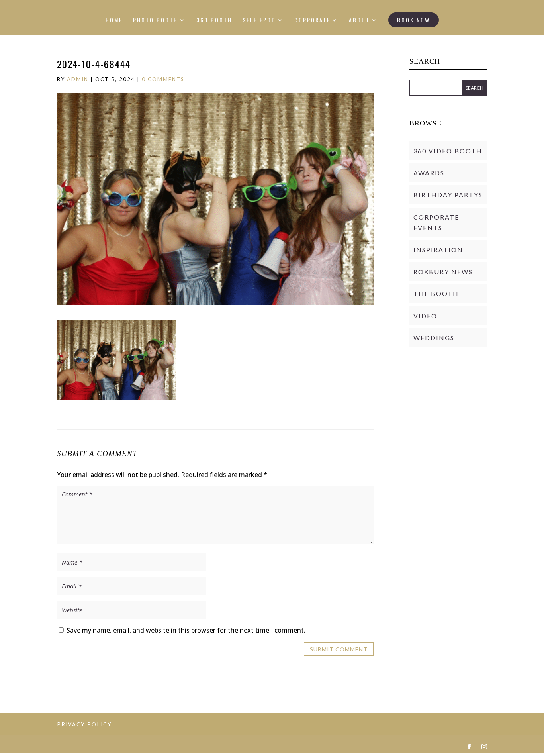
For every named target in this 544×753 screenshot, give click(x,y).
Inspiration (438, 249)
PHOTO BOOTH (155, 20)
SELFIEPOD (259, 20)
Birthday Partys (448, 194)
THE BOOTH (436, 293)
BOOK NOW (413, 20)
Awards (428, 172)
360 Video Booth (447, 151)
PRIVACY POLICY (84, 724)
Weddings (433, 337)
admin (77, 79)
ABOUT (359, 20)
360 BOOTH (214, 20)
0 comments (163, 79)
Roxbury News (443, 271)
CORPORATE (312, 20)
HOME (114, 20)
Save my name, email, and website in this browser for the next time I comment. (186, 630)
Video (425, 316)
